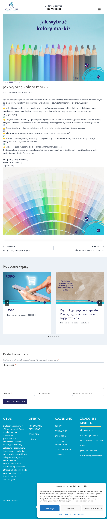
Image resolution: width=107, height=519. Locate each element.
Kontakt (59, 454)
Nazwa (8, 393)
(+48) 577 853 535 (88, 450)
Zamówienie (61, 431)
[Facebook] (37, 507)
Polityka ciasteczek (64, 514)
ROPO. (11, 310)
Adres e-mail (45, 393)
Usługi (32, 439)
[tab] (48, 336)
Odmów (70, 508)
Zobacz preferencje (92, 508)
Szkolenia (34, 434)
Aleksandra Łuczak (14, 92)
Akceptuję (49, 508)
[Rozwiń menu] (99, 9)
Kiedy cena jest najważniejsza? (17, 248)
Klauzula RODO (78, 514)
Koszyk (58, 425)
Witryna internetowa (82, 393)
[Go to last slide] (7, 303)
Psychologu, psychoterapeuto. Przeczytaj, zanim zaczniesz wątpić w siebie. (79, 314)
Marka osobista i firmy (12, 82)
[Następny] (100, 303)
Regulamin (60, 436)
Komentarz (10, 365)
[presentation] (27, 288)
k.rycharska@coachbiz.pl (91, 455)
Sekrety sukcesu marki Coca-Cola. (89, 248)
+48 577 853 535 (53, 9)
